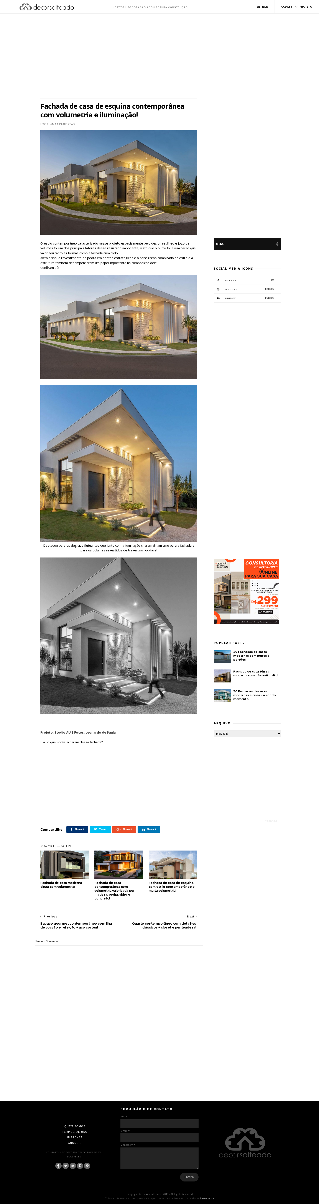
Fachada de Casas (108, 811)
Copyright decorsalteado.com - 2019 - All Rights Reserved (160, 1194)
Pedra (167, 811)
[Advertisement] (159, 53)
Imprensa (75, 1137)
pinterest (249, 298)
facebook (249, 280)
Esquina (92, 811)
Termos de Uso (75, 1132)
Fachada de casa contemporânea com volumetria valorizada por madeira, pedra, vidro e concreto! (114, 890)
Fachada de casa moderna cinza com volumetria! (61, 885)
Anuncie (75, 1143)
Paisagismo (154, 811)
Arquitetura (58, 811)
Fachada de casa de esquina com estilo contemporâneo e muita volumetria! (172, 887)
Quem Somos (75, 1126)
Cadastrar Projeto (296, 6)
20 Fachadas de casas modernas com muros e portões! (251, 655)
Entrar (262, 6)
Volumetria (179, 811)
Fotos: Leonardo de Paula (95, 732)
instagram (249, 289)
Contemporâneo (76, 811)
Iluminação (139, 811)
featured (126, 811)
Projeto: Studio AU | (57, 732)
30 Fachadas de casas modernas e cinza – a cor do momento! (254, 695)
